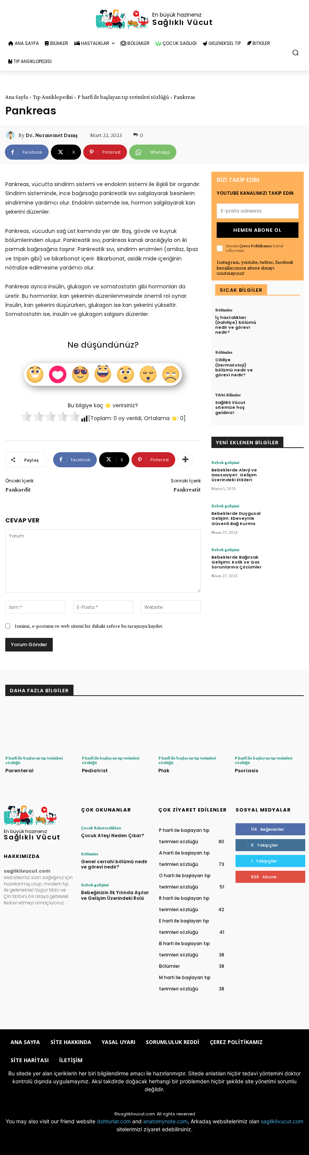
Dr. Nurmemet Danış (52, 135)
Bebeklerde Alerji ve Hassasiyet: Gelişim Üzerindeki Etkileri (234, 475)
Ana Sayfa (16, 97)
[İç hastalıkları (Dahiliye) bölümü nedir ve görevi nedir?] (283, 322)
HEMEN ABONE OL (257, 230)
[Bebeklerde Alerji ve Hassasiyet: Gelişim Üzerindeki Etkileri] (285, 475)
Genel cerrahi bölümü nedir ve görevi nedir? (114, 864)
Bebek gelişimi (225, 462)
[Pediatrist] (116, 728)
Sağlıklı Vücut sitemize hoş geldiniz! (230, 407)
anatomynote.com (165, 1121)
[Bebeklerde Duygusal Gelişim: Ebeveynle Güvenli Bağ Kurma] (285, 519)
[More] (185, 459)
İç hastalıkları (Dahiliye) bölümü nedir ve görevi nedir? (235, 325)
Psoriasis (246, 770)
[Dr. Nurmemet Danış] (11, 135)
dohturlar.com (114, 1121)
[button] (296, 53)
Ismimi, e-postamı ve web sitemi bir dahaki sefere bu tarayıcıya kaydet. (89, 626)
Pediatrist (95, 770)
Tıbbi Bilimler (228, 395)
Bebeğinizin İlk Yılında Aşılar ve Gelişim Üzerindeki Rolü (115, 895)
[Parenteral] (39, 728)
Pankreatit (187, 489)
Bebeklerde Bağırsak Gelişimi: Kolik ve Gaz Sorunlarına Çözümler (236, 562)
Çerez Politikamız (255, 245)
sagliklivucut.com (282, 1121)
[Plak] (192, 728)
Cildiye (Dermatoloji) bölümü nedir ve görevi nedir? (234, 367)
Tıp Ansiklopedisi (53, 97)
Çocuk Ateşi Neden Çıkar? (112, 835)
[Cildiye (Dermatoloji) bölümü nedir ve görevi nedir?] (283, 364)
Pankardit (18, 489)
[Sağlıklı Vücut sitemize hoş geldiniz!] (283, 407)
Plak (164, 770)
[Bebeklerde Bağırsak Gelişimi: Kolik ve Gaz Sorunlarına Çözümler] (285, 563)
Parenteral (19, 770)
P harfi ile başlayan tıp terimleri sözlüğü (123, 97)
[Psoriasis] (269, 728)
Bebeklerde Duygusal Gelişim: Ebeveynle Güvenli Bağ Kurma (235, 518)
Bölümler (224, 310)
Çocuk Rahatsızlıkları (101, 827)
